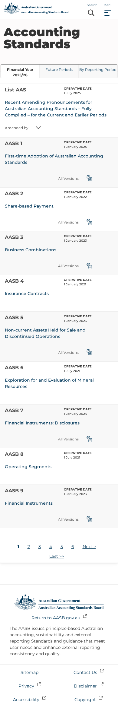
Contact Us (85, 672)
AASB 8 (14, 454)
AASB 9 (14, 491)
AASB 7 (14, 410)
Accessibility (26, 699)
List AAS (15, 90)
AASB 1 (13, 143)
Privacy (26, 686)
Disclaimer (85, 686)
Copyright (85, 699)
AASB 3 (14, 237)
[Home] (36, 12)
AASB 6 (14, 367)
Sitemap (29, 672)
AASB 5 (14, 317)
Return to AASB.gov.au (55, 618)
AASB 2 (14, 193)
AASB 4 (14, 281)
